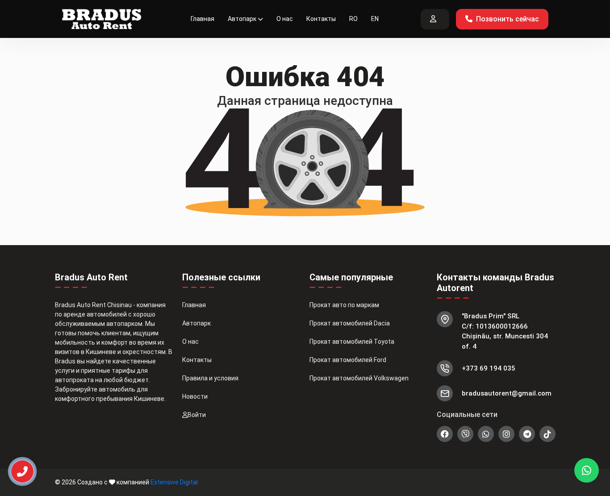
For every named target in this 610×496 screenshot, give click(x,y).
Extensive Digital (174, 482)
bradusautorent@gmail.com (507, 393)
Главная (202, 18)
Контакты (321, 18)
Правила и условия (210, 378)
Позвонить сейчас (507, 19)
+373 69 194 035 (488, 368)
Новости (195, 396)
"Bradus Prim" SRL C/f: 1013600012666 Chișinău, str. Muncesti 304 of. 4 (505, 331)
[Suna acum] (16, 468)
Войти (197, 414)
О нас (284, 18)
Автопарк (242, 18)
